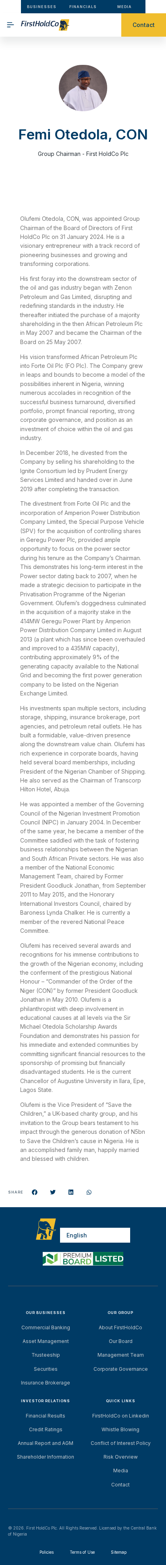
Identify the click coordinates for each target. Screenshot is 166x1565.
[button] (34, 1192)
